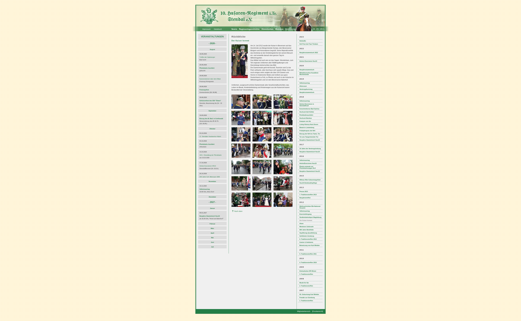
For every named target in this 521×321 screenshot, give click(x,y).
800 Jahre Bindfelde (306, 230)
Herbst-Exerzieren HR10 (207, 166)
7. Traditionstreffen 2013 (308, 194)
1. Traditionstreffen (306, 300)
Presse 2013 (303, 191)
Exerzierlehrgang (305, 214)
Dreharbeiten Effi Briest (307, 271)
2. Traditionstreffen (306, 286)
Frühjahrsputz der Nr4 (307, 130)
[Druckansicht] (317, 311)
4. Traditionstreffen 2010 (308, 262)
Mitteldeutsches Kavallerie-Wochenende (309, 73)
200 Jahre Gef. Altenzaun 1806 (209, 177)
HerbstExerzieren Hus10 (308, 163)
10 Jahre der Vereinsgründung (310, 148)
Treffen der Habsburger (207, 57)
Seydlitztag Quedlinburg (308, 233)
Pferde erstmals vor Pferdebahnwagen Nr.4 (307, 167)
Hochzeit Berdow (305, 118)
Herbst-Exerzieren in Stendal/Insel (306, 104)
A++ (322, 29)
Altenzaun (303, 86)
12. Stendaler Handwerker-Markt (210, 136)
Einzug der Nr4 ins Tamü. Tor (309, 134)
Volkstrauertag (304, 83)
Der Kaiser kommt (305, 220)
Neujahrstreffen (305, 198)
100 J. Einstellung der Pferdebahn (210, 155)
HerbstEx (302, 41)
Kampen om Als (305, 121)
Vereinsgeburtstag (305, 89)
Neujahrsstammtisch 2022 (308, 52)
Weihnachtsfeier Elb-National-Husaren (310, 207)
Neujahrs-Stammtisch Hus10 (309, 140)
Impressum (206, 29)
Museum (279, 29)
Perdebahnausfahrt (306, 115)
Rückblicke (290, 29)
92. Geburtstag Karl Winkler (309, 294)
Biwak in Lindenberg (306, 127)
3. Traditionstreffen (306, 274)
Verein (234, 29)
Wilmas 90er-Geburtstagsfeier (310, 180)
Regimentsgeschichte (249, 29)
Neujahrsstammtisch (306, 69)
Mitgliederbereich (303, 311)
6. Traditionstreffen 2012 (308, 239)
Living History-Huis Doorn (308, 124)
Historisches (268, 29)
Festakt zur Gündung (307, 297)
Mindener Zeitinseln (306, 226)
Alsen (301, 223)
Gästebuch (218, 29)
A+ (317, 29)
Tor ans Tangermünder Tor (308, 137)
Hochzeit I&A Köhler (306, 112)
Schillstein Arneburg (306, 236)
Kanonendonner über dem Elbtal (209, 79)
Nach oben (238, 211)
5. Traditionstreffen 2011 (308, 254)
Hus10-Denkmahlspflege (308, 183)
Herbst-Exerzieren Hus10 (308, 61)
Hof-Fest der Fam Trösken (308, 44)
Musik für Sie (304, 283)
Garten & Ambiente (306, 242)
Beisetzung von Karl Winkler (309, 245)
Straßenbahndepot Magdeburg (310, 217)
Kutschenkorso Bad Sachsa (309, 109)
